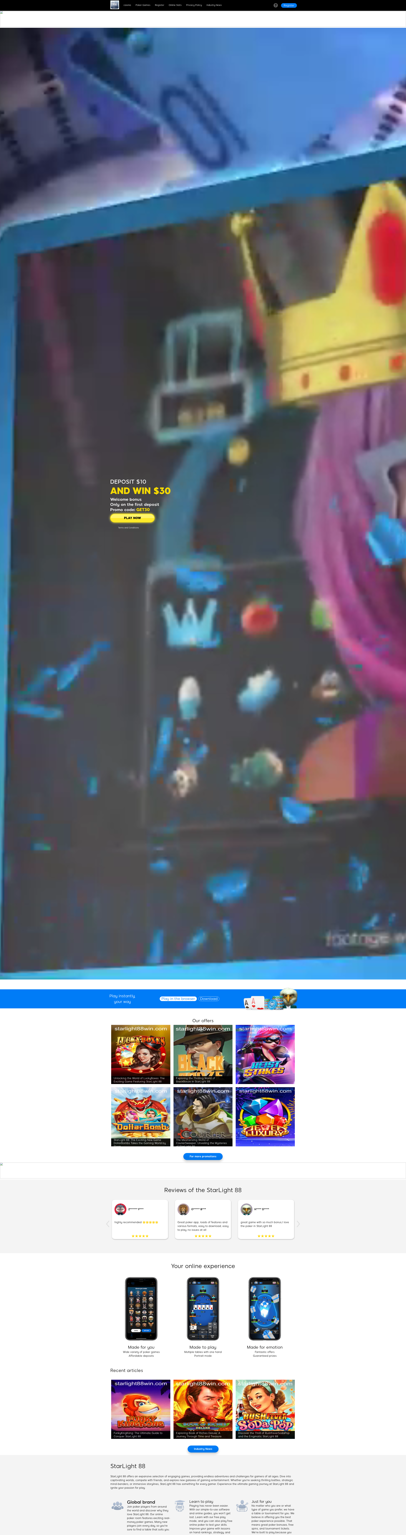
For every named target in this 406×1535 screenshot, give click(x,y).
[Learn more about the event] (203, 25)
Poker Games (143, 5)
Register (159, 5)
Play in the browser (178, 999)
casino (127, 5)
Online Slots (175, 5)
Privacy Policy (194, 5)
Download (209, 999)
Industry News (214, 5)
